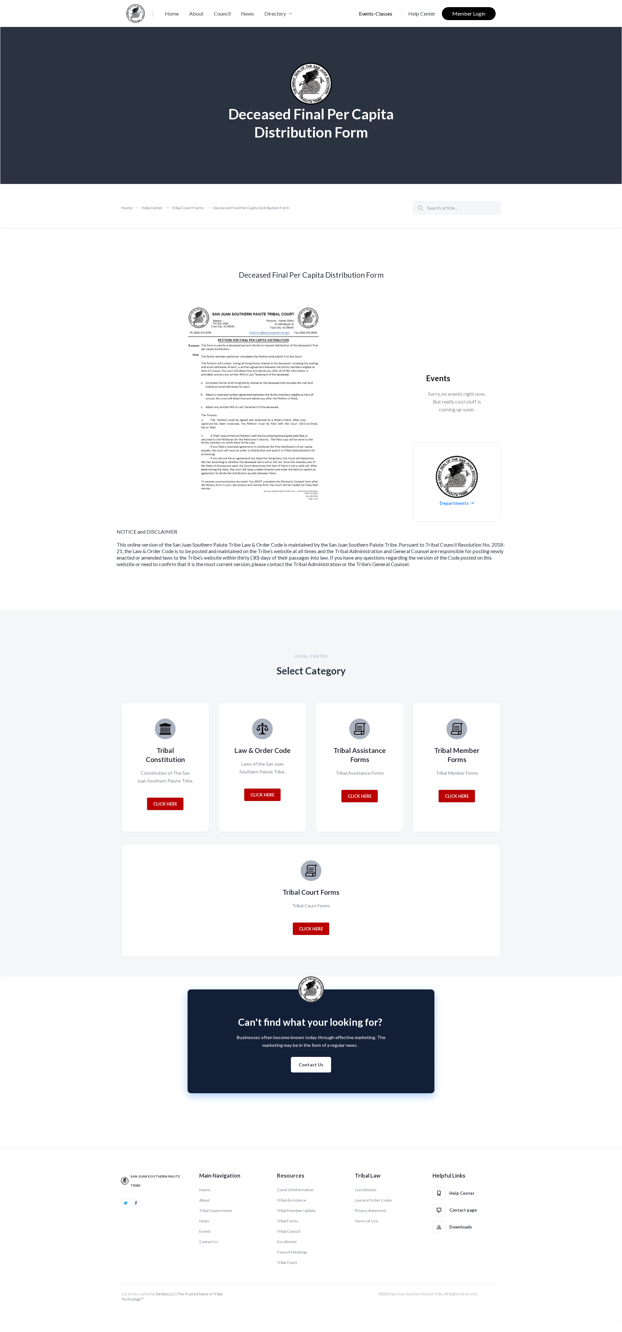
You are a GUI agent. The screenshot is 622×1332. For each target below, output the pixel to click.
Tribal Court (287, 1262)
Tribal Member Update (296, 1210)
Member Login (468, 13)
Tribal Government (215, 1210)
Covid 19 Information (295, 1189)
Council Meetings (292, 1252)
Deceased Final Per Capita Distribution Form (251, 207)
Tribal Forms (288, 1220)
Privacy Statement (370, 1210)
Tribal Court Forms (188, 207)
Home (172, 13)
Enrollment (287, 1241)
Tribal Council (288, 1231)
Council (222, 13)
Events (205, 1231)
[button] (279, 13)
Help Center (421, 13)
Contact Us (311, 1064)
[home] (135, 13)
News (247, 13)
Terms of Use (366, 1220)
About (196, 13)
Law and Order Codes (373, 1200)
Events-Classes (375, 13)
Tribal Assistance (291, 1200)
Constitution (365, 1189)
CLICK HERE (165, 803)
